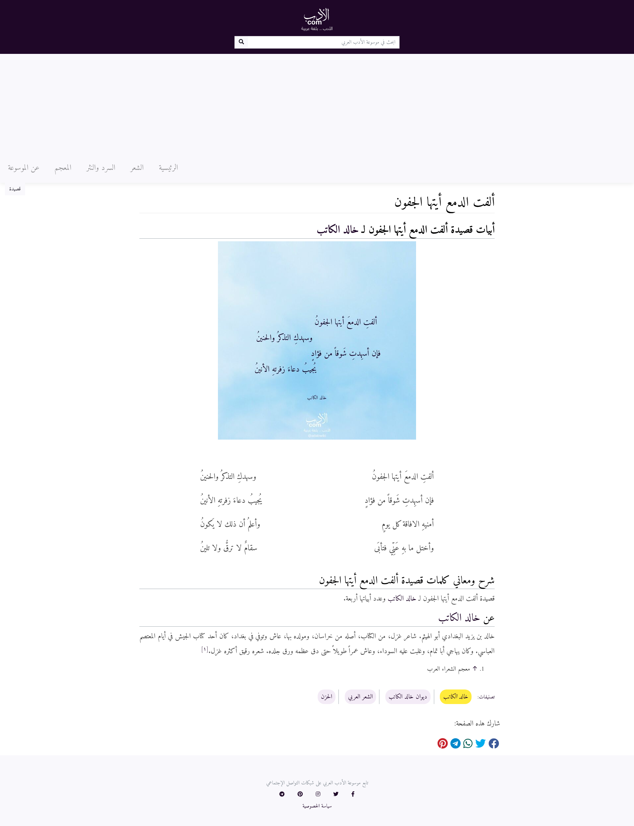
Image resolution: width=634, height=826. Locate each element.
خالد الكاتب (338, 230)
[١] (204, 649)
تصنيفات (487, 697)
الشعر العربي (360, 696)
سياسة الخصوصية (317, 806)
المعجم (62, 168)
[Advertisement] (317, 103)
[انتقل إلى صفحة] (241, 42)
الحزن (326, 696)
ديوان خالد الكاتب (408, 696)
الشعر (137, 168)
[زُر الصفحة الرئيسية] (317, 19)
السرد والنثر (101, 168)
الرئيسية (168, 168)
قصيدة (15, 189)
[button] (353, 794)
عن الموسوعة (23, 168)
